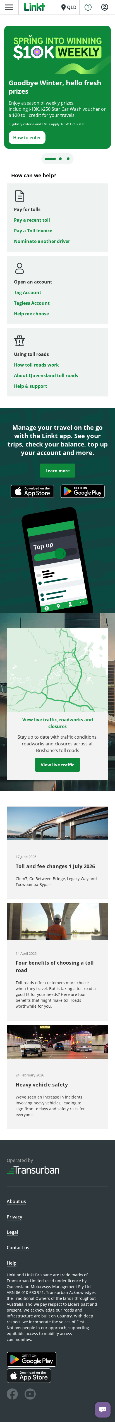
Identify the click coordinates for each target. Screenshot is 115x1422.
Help (11, 1263)
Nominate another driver (42, 241)
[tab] (50, 158)
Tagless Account (32, 303)
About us (16, 1201)
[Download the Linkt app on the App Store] (32, 499)
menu (9, 7)
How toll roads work (36, 365)
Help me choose (31, 314)
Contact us (18, 1247)
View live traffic (57, 764)
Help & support (30, 386)
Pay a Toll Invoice (33, 231)
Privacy (14, 1217)
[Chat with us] (103, 1410)
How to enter (27, 137)
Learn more (57, 470)
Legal (12, 1232)
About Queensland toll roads (46, 375)
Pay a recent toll (32, 220)
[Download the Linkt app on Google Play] (32, 1365)
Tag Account (27, 292)
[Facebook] (12, 1394)
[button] (57, 852)
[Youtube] (30, 1394)
